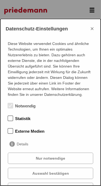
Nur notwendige (50, 158)
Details (22, 144)
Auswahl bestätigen (50, 173)
